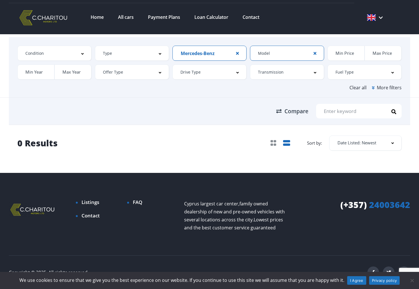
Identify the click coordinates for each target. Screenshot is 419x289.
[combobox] (54, 53)
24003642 (375, 205)
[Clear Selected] (237, 53)
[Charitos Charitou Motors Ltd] (43, 17)
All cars (126, 17)
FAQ (137, 202)
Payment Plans (164, 17)
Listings (90, 202)
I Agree (356, 280)
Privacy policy (384, 280)
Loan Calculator (211, 17)
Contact (251, 17)
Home (97, 17)
